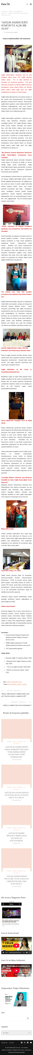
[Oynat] (3, 952)
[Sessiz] (27, 952)
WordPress (28, 1050)
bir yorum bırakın (12, 32)
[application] (16, 945)
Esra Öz (5, 4)
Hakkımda (4, 1042)
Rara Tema (21, 1050)
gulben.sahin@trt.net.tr (14, 682)
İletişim (11, 1042)
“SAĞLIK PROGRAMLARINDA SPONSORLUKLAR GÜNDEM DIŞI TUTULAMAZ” (16, 795)
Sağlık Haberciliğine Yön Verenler (16, 742)
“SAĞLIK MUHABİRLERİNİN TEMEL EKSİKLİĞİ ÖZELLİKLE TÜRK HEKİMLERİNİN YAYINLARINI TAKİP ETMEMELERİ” (16, 752)
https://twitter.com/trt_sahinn (17, 684)
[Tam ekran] (29, 952)
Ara (2, 1013)
